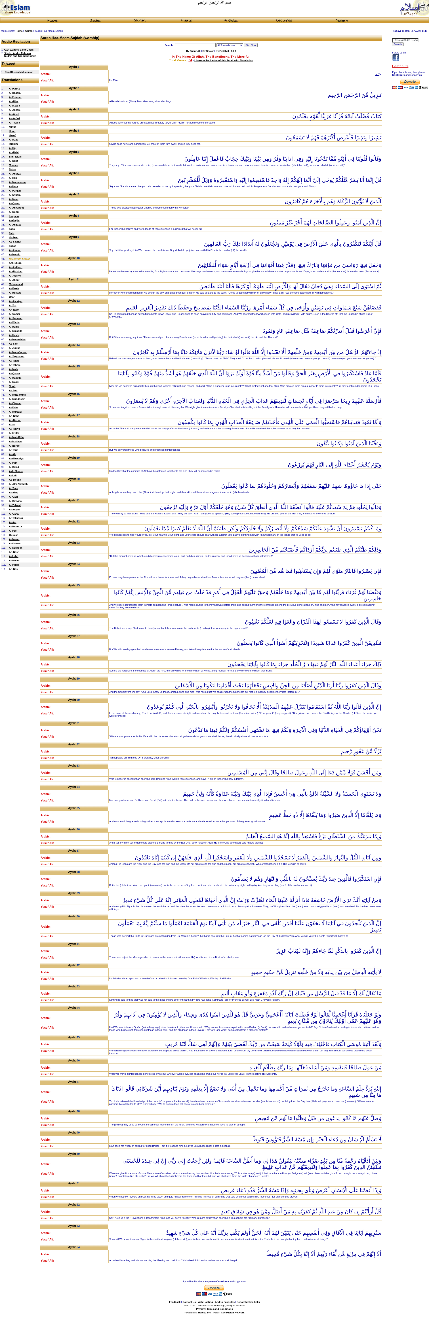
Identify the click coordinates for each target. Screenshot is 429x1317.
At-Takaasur (16, 518)
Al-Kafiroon (16, 547)
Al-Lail (13, 475)
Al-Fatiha (14, 88)
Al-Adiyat (14, 509)
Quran (29, 31)
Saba (12, 229)
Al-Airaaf (14, 114)
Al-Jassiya (15, 275)
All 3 (233, 51)
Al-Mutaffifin (16, 437)
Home (19, 31)
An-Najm (14, 309)
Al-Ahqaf (14, 280)
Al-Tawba (14, 122)
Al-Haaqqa (15, 377)
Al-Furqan (15, 190)
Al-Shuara (15, 195)
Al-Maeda (14, 105)
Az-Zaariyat (15, 301)
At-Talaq (14, 360)
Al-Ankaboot (16, 207)
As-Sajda (14, 220)
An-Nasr (14, 552)
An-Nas (13, 569)
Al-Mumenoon (17, 182)
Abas (12, 424)
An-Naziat (15, 420)
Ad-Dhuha (15, 479)
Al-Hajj (13, 178)
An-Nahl (14, 152)
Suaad (12, 246)
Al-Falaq (14, 564)
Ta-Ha (12, 169)
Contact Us (189, 1302)
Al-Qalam (14, 373)
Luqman (14, 216)
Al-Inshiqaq (16, 441)
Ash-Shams (16, 471)
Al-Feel (13, 530)
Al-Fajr (13, 462)
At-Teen (13, 488)
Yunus (12, 127)
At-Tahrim (15, 365)
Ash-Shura (15, 263)
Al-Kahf (13, 161)
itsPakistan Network (232, 1312)
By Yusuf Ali (193, 51)
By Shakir (208, 51)
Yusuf (12, 135)
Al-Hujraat (15, 292)
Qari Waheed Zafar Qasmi (19, 49)
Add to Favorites (225, 1302)
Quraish (13, 535)
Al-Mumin (14, 254)
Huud (12, 131)
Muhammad (16, 284)
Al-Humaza (15, 526)
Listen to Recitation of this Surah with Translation (223, 60)
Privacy (200, 1309)
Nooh (12, 386)
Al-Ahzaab (15, 224)
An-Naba (14, 416)
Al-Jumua (14, 348)
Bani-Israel (15, 156)
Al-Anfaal (14, 118)
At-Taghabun (16, 356)
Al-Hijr (12, 148)
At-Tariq (13, 450)
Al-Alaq (13, 492)
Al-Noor (13, 186)
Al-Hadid (14, 326)
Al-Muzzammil (17, 394)
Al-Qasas (14, 203)
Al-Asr (12, 522)
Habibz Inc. (204, 1312)
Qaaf (12, 297)
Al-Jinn (13, 390)
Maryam (13, 165)
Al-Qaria (14, 513)
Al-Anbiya (15, 173)
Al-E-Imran (15, 97)
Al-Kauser (15, 543)
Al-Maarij (14, 382)
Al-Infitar (14, 433)
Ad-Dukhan (15, 271)
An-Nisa (13, 101)
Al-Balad (14, 467)
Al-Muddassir (17, 399)
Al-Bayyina (15, 501)
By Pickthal (222, 51)
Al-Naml (13, 199)
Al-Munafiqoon (18, 352)
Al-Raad (13, 139)
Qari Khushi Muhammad (19, 72)
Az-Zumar (15, 250)
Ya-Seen (13, 237)
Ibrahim (13, 144)
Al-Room (14, 212)
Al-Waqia (14, 322)
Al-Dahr (13, 407)
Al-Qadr (13, 496)
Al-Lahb (13, 556)
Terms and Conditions (220, 1309)
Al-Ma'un (14, 539)
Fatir (11, 233)
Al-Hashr (14, 335)
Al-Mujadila (15, 331)
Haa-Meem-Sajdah (19, 258)
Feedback (175, 1302)
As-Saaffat (15, 241)
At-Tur (12, 305)
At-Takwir (14, 428)
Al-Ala (12, 454)
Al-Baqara (15, 93)
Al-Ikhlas (14, 560)
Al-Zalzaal (15, 505)
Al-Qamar (14, 314)
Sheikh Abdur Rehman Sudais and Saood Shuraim (20, 54)
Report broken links (248, 1302)
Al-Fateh (14, 288)
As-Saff (13, 343)
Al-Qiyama (15, 403)
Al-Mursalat (15, 411)
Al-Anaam (15, 110)
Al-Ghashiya (16, 458)
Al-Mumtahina (17, 339)
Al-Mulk (13, 369)
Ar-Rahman (15, 318)
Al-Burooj (14, 445)
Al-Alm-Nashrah (18, 484)
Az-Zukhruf (15, 267)
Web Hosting (205, 1302)
